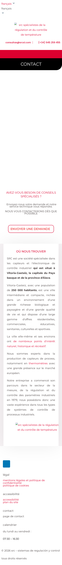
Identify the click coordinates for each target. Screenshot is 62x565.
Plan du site (10, 502)
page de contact (13, 516)
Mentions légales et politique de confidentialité (24, 481)
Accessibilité (11, 499)
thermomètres (38, 363)
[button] (15, 8)
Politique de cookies (16, 485)
